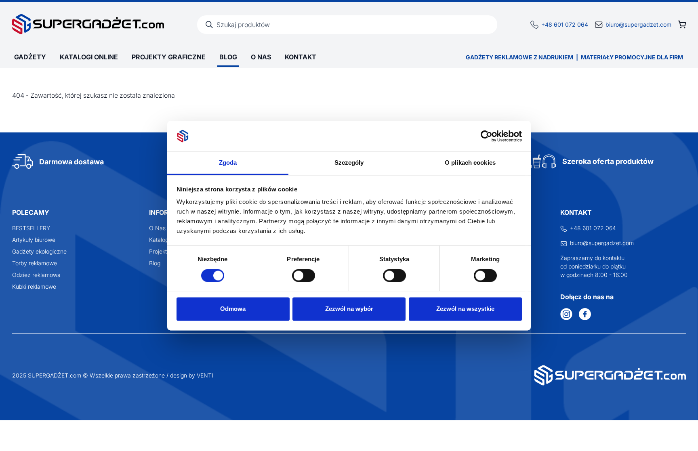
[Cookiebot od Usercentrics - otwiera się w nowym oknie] (486, 136)
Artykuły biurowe (33, 239)
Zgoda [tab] (228, 162)
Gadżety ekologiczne (39, 251)
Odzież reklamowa (36, 274)
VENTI (205, 375)
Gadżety (30, 57)
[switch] (303, 275)
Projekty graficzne (169, 57)
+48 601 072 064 (564, 24)
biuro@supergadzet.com (638, 24)
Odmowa (233, 309)
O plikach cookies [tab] (470, 162)
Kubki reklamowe (34, 286)
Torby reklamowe (34, 263)
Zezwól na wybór (349, 309)
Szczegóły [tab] (349, 162)
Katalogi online (89, 57)
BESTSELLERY (31, 227)
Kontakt (300, 57)
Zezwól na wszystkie (465, 309)
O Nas (261, 57)
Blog (228, 57)
